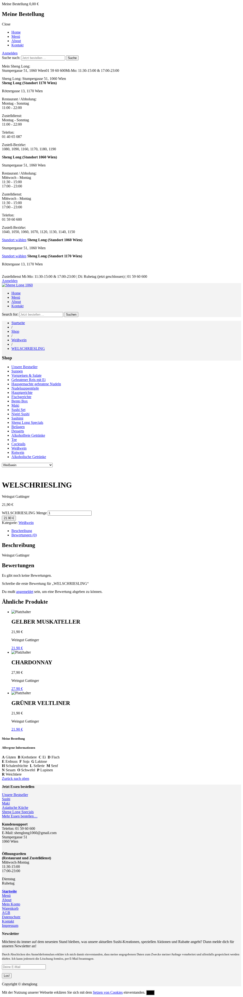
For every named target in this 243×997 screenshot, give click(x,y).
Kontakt (17, 45)
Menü (15, 36)
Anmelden (10, 53)
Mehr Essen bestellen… (19, 816)
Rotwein (17, 452)
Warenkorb (10, 908)
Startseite (18, 323)
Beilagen (18, 427)
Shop (15, 331)
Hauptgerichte (22, 393)
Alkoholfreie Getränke (28, 435)
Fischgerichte (21, 397)
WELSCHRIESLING (28, 349)
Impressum (10, 926)
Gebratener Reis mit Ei (28, 380)
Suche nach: (11, 58)
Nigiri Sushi (20, 414)
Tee (14, 440)
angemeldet (24, 592)
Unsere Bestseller (24, 367)
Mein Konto (11, 904)
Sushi (6, 799)
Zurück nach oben (15, 779)
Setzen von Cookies (108, 992)
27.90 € (17, 689)
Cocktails (18, 444)
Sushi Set (18, 410)
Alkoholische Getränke (28, 457)
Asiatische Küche (15, 808)
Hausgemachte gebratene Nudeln (36, 384)
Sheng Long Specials (27, 422)
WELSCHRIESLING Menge (24, 513)
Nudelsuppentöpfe (25, 388)
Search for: (10, 314)
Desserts (17, 431)
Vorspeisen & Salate (26, 375)
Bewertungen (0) (24, 535)
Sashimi (17, 418)
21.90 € (9, 518)
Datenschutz (11, 917)
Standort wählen (14, 240)
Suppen (17, 371)
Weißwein (19, 340)
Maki (15, 405)
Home (16, 32)
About (16, 41)
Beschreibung (21, 531)
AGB (6, 913)
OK (150, 992)
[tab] (126, 531)
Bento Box (19, 401)
